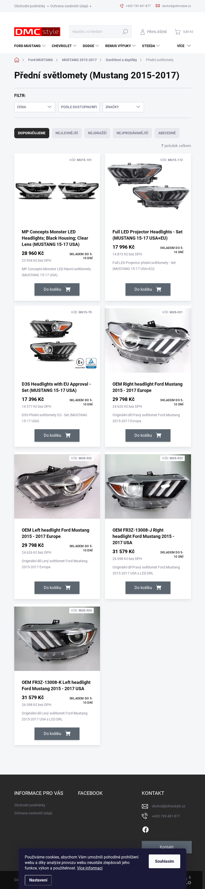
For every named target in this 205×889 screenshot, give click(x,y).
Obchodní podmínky (29, 6)
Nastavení (38, 880)
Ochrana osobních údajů (69, 6)
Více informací (89, 868)
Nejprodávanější (132, 133)
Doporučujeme (32, 133)
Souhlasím (164, 861)
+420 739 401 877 (166, 816)
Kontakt (167, 847)
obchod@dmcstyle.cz (168, 806)
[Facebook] (145, 828)
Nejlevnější (67, 133)
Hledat (125, 31)
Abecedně (167, 133)
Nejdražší (97, 133)
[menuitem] (30, 45)
